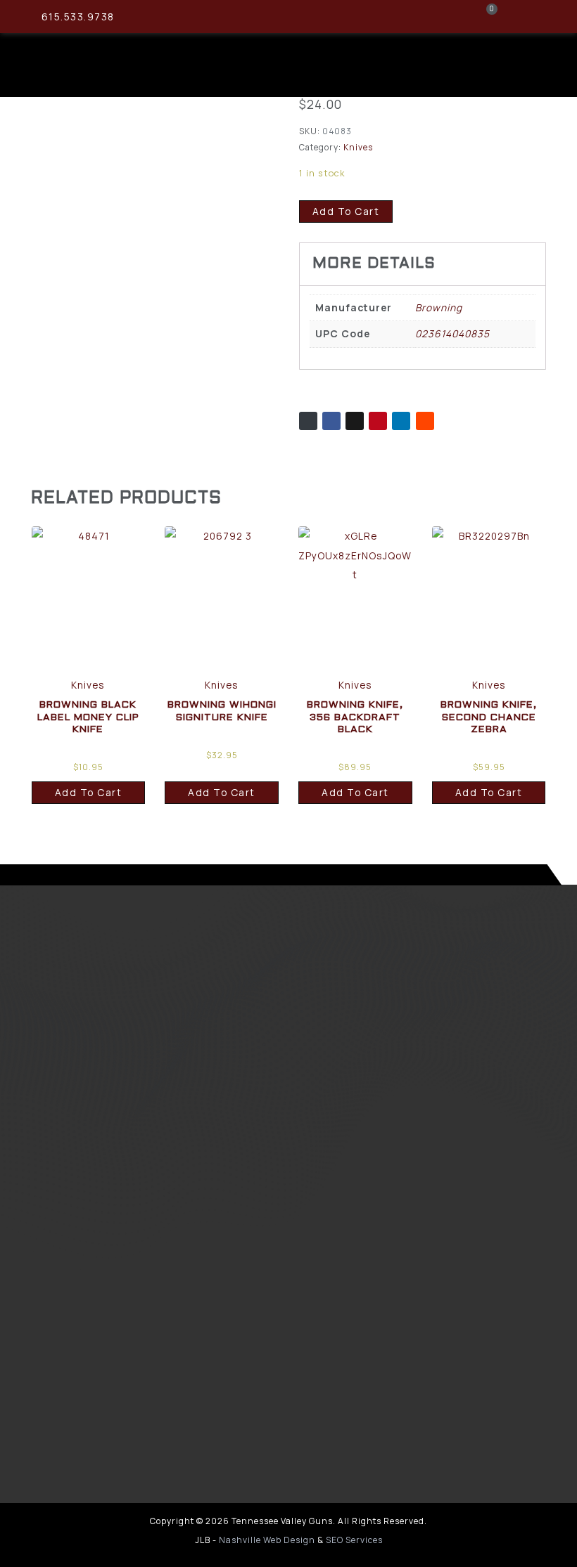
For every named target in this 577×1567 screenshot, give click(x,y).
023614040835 (452, 333)
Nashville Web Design (267, 1540)
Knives (358, 147)
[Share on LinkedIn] (401, 421)
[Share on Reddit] (425, 421)
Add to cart (346, 211)
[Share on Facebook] (331, 421)
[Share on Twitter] (354, 421)
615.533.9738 (78, 16)
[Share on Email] (308, 421)
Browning (438, 307)
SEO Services (354, 1540)
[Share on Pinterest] (378, 421)
